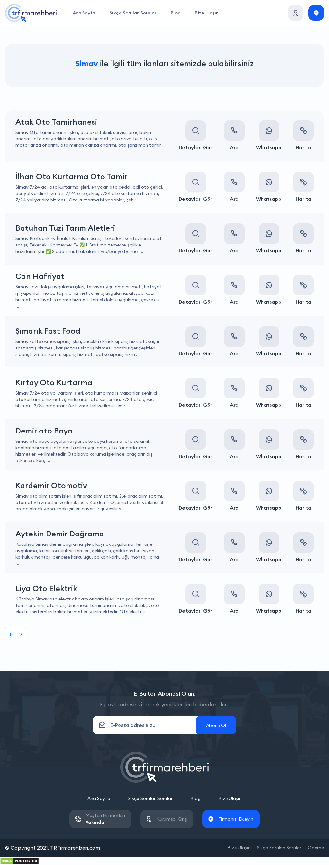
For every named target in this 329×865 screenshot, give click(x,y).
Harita (303, 147)
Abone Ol (216, 725)
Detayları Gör (195, 147)
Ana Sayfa (84, 13)
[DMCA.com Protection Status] (19, 860)
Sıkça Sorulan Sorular (133, 13)
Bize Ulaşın (206, 13)
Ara (234, 147)
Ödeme (316, 848)
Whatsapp (268, 147)
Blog (176, 13)
